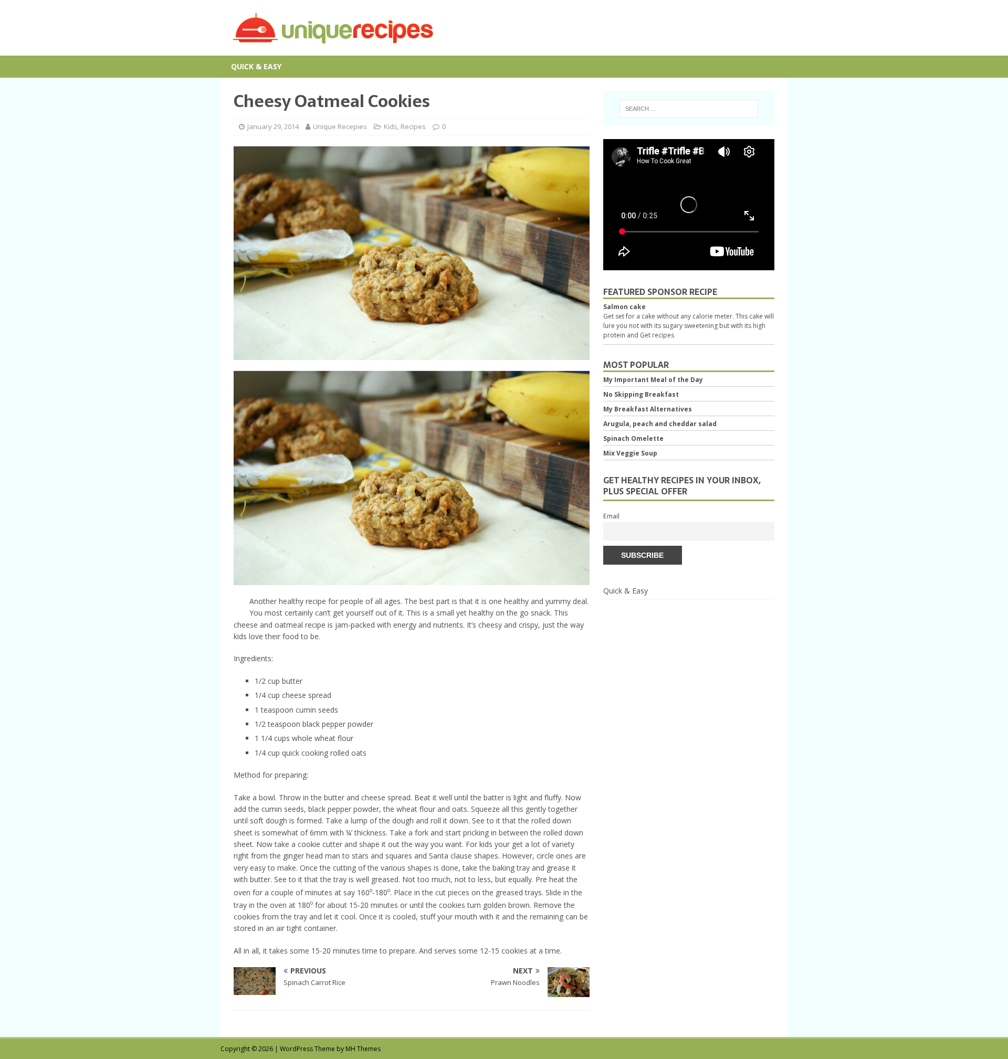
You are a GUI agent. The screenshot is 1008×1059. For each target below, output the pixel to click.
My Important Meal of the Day (653, 379)
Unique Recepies (340, 126)
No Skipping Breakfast (641, 394)
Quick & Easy (256, 66)
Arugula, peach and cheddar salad (660, 423)
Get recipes (657, 335)
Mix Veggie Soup (630, 453)
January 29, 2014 (273, 126)
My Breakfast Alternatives (647, 409)
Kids (390, 126)
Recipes (413, 126)
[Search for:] (689, 109)
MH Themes (363, 1048)
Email (611, 516)
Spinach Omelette (633, 438)
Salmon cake (624, 306)
